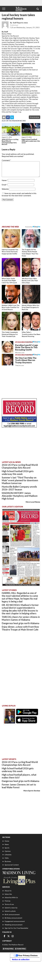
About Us (8, 891)
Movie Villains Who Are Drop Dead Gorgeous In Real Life (30, 307)
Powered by (29, 342)
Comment (6, 160)
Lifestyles (8, 855)
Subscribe (8, 894)
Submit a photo (10, 911)
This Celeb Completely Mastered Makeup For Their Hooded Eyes (10, 334)
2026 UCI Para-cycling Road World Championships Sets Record (10, 141)
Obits (7, 858)
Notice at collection (21, 959)
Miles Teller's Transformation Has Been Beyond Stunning (31, 334)
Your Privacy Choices (28, 955)
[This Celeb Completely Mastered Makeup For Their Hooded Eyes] (11, 321)
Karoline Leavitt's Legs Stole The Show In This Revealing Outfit (26, 349)
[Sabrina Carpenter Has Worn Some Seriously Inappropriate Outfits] (11, 238)
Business (8, 861)
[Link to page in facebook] (8, 117)
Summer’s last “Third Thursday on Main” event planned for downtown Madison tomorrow (20, 480)
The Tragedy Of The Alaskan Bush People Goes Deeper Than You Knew (30, 253)
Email (4, 184)
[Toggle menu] (3, 9)
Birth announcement (12, 914)
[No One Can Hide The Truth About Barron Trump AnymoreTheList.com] (7, 359)
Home (7, 841)
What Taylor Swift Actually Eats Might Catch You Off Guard (9, 280)
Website (5, 189)
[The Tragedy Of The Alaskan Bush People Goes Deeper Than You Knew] (31, 238)
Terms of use (9, 904)
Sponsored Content (12, 865)
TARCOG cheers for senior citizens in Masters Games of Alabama (21, 618)
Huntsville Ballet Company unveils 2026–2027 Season (19, 488)
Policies (7, 901)
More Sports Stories (31, 791)
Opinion (8, 851)
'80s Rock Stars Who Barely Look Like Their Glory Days (30, 280)
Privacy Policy (9, 948)
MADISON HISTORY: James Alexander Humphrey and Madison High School (19, 496)
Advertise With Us (11, 897)
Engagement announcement (15, 921)
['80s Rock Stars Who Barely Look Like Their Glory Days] (31, 267)
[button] (37, 9)
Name (5, 180)
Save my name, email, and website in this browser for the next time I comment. (19, 194)
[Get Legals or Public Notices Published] (19, 427)
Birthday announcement (13, 918)
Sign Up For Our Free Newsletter (16, 928)
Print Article (34, 117)
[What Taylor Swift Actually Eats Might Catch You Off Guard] (11, 267)
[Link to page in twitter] (12, 117)
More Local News (32, 502)
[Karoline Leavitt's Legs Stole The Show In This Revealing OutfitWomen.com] (7, 347)
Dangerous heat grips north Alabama (20, 623)
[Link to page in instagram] (12, 936)
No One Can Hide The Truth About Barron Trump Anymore (25, 361)
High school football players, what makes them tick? (19, 776)
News (7, 844)
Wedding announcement (13, 925)
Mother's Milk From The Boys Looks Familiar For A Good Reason (10, 307)
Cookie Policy (21, 948)
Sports (7, 848)
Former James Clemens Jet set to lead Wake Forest (19, 786)
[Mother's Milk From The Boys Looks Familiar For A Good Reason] (11, 294)
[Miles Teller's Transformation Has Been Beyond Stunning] (31, 321)
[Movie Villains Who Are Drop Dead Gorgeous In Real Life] (31, 294)
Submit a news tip (11, 908)
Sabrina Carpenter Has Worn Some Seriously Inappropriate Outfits (10, 252)
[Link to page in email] (4, 117)
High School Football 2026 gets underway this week (31, 141)
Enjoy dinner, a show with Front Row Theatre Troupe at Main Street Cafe (20, 628)
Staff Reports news (20, 22)
